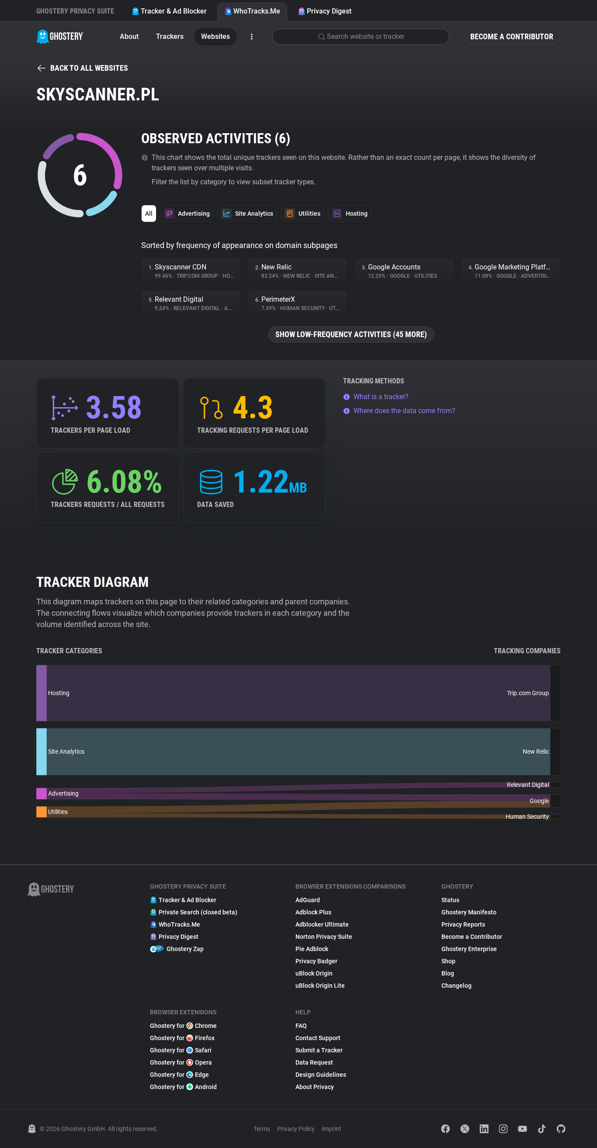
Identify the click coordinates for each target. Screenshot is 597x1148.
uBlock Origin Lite (320, 985)
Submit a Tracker (319, 1050)
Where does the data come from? (404, 411)
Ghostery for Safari (181, 1050)
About (129, 36)
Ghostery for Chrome (183, 1025)
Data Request (314, 1062)
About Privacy (314, 1086)
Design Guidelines (320, 1074)
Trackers (170, 36)
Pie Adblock (311, 948)
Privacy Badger (316, 961)
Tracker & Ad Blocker (174, 11)
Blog (447, 973)
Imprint (331, 1128)
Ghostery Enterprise (469, 948)
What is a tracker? (381, 397)
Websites (215, 36)
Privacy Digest (329, 11)
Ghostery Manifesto (468, 912)
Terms (261, 1128)
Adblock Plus (313, 912)
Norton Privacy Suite (323, 936)
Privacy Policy (296, 1128)
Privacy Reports (463, 924)
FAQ (301, 1025)
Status (450, 899)
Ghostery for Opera (181, 1062)
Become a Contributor (511, 36)
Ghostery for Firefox (182, 1037)
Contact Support (317, 1037)
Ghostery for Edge (179, 1074)
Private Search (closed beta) (198, 912)
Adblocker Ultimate (322, 924)
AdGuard (307, 899)
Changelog (456, 985)
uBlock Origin (314, 973)
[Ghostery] (60, 37)
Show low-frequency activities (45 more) (351, 334)
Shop (448, 961)
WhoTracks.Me (256, 11)
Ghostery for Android (183, 1086)
